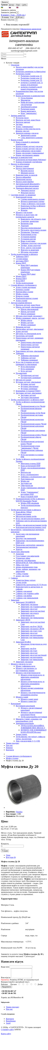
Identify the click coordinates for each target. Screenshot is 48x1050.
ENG (21, 7)
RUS (13, 7)
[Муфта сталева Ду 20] (24, 808)
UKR (6, 7)
